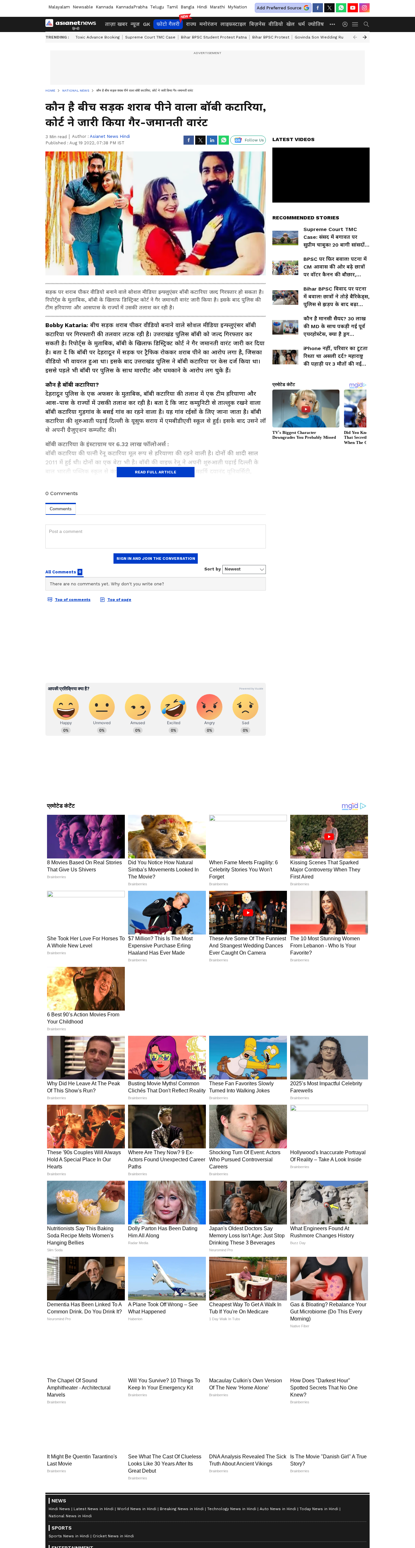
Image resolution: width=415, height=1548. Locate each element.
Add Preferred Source (279, 8)
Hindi (202, 7)
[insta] (364, 7)
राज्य (191, 24)
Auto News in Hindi (278, 1509)
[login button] (346, 24)
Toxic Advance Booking (98, 37)
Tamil (172, 7)
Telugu (157, 7)
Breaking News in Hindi (182, 1509)
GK (146, 24)
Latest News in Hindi (93, 1509)
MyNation (237, 7)
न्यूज (135, 24)
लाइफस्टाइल (233, 24)
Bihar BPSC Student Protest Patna (214, 37)
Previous (355, 37)
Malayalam (59, 7)
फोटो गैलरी (168, 24)
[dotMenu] (333, 24)
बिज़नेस (257, 24)
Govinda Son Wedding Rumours (325, 37)
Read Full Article (155, 472)
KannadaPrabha (132, 7)
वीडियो (275, 24)
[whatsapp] (341, 7)
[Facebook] (318, 7)
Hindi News (59, 1509)
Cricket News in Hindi (113, 1536)
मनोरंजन (208, 24)
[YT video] (353, 7)
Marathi (217, 7)
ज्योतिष (316, 24)
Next (365, 37)
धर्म (301, 24)
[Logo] (73, 24)
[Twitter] (329, 7)
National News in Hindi (70, 1516)
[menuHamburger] (355, 24)
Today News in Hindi (319, 1509)
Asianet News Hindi (110, 136)
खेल (290, 24)
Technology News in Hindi (231, 1509)
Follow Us (254, 140)
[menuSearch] (366, 24)
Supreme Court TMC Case (150, 37)
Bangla (187, 7)
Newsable (83, 7)
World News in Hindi (136, 1509)
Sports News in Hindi (69, 1536)
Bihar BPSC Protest (270, 37)
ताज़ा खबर (116, 24)
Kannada (104, 7)
